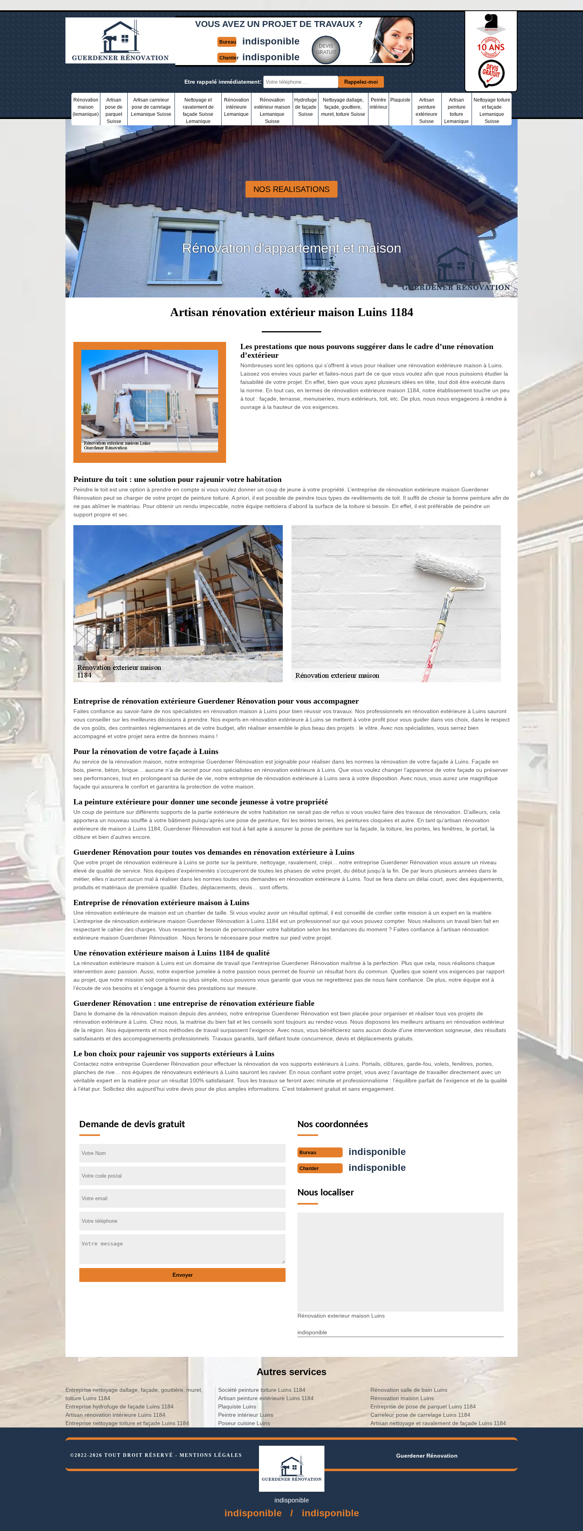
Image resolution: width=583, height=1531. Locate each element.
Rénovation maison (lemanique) (86, 107)
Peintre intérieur (378, 103)
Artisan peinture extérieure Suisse (426, 110)
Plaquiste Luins (237, 1406)
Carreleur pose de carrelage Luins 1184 (420, 1415)
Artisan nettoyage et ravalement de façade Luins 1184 (438, 1423)
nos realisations (291, 189)
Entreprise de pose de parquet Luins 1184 (423, 1406)
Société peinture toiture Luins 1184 (261, 1390)
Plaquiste (400, 100)
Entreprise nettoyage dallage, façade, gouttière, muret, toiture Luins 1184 (134, 1394)
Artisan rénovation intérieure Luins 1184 (115, 1415)
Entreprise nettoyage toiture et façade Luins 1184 (127, 1423)
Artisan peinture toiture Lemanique (456, 110)
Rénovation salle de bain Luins (408, 1390)
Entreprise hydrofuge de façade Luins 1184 (119, 1406)
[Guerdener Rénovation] (120, 60)
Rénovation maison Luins (402, 1398)
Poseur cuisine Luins (244, 1423)
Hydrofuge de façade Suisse (305, 107)
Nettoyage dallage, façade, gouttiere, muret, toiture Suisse (343, 107)
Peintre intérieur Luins (245, 1415)
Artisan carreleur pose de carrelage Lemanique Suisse (151, 107)
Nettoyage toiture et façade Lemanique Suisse (492, 110)
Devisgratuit (326, 49)
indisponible (270, 41)
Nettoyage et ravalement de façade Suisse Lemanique (198, 110)
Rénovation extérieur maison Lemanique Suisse (272, 110)
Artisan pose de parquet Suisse (114, 110)
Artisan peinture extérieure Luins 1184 (266, 1398)
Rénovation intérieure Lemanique (236, 107)
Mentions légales (211, 1455)
